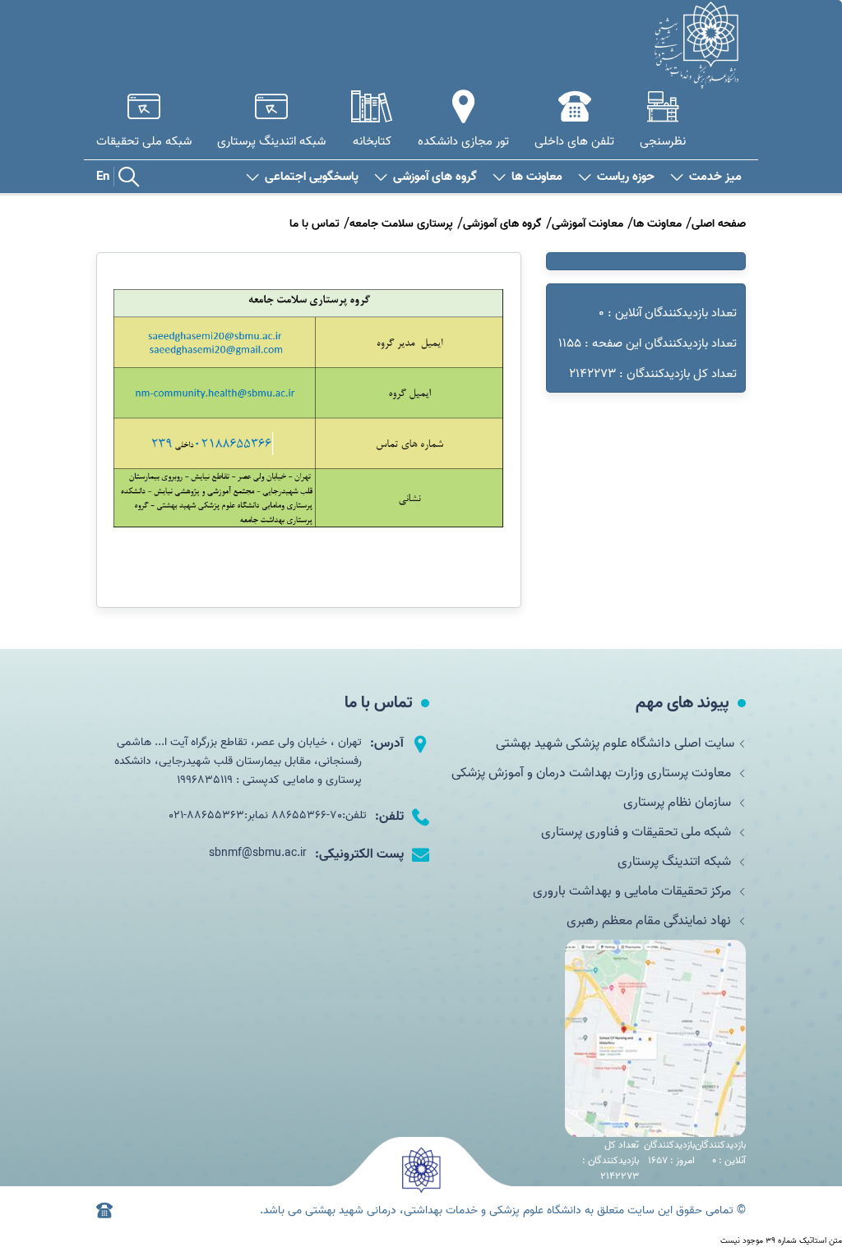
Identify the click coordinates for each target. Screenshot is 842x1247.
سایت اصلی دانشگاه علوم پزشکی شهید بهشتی (615, 743)
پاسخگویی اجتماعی (312, 177)
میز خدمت (715, 177)
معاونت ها (536, 177)
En (102, 176)
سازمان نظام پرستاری (678, 802)
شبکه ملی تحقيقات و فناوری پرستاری (637, 832)
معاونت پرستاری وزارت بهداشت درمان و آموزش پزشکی (592, 773)
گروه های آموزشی (435, 177)
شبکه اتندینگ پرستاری (676, 861)
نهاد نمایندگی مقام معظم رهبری (650, 921)
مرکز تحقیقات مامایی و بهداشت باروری (633, 891)
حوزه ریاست (626, 177)
